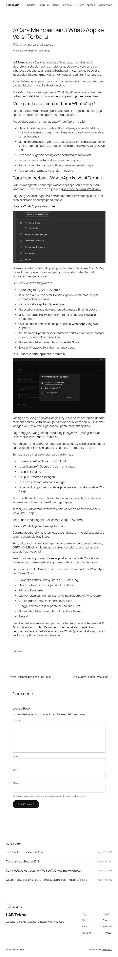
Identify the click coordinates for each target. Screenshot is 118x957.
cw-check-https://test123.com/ (26, 852)
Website (16, 783)
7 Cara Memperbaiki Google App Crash (30, 676)
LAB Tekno (12, 5)
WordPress (107, 949)
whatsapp (18, 651)
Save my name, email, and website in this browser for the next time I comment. (50, 796)
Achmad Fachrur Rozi (31, 50)
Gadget (47, 50)
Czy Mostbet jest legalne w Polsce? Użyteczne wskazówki (44, 870)
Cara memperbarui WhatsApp (81, 189)
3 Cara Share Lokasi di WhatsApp (90, 676)
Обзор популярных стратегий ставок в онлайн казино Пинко (46, 879)
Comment (18, 720)
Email (16, 769)
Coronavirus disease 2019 (22, 861)
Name (16, 756)
